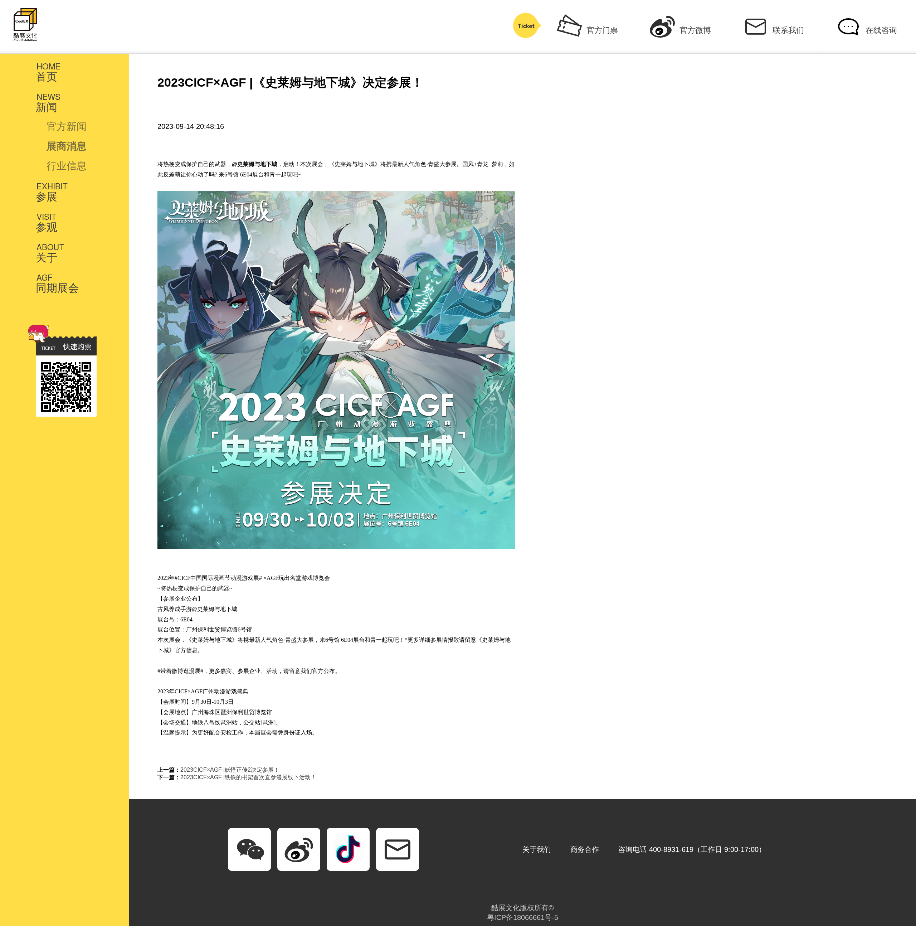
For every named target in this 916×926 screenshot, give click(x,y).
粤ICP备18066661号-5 (522, 917)
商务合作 (584, 849)
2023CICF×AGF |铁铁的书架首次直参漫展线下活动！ (248, 777)
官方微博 (695, 30)
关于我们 (536, 849)
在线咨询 (881, 30)
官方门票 (602, 30)
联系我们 (788, 30)
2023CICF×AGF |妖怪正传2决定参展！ (229, 770)
